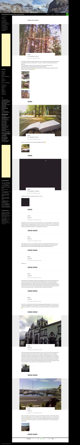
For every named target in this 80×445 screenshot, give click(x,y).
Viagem (28, 54)
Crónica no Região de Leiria (5, 76)
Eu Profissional (4, 30)
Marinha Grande (4, 128)
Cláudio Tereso (4, 187)
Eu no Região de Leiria (5, 27)
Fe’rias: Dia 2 (33, 56)
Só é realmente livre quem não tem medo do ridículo (13, 14)
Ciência (3, 75)
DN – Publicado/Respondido (6, 82)
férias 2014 (4, 125)
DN (2, 81)
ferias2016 (3, 119)
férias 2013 (4, 124)
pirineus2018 (4, 132)
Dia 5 (29, 239)
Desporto (7, 112)
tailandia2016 (4, 140)
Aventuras (57, 14)
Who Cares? (3, 94)
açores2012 (30, 230)
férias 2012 (30, 101)
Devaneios (3, 80)
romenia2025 (4, 135)
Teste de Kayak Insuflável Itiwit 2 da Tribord (5, 195)
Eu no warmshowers (4, 29)
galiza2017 (7, 125)
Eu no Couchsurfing (4, 26)
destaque (5, 114)
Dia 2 (29, 347)
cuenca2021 (4, 112)
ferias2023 (7, 119)
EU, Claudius (63, 14)
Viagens (52, 14)
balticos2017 (4, 106)
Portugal (4, 133)
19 (38, 438)
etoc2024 (8, 117)
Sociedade (3, 91)
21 (43, 438)
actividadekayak (4, 100)
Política (3, 87)
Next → (53, 438)
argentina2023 (4, 103)
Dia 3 (29, 299)
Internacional (4, 126)
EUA (2, 118)
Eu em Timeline (4, 21)
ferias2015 (5, 118)
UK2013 (3, 141)
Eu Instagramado (4, 25)
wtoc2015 (6, 141)
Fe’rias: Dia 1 (33, 137)
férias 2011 (4, 121)
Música (8, 129)
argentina (8, 101)
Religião (3, 90)
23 (49, 438)
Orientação (3, 86)
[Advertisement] (6, 50)
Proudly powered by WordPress (6, 443)
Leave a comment (37, 58)
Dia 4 (29, 275)
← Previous (28, 438)
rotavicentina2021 (4, 136)
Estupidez (4, 117)
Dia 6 (29, 258)
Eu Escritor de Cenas (4, 22)
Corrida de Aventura (5, 111)
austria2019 (4, 104)
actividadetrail (8, 100)
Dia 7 (29, 218)
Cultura (3, 78)
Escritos (47, 14)
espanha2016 (4, 115)
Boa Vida (3, 72)
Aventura (3, 71)
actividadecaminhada (5, 99)
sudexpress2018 (4, 139)
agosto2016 (4, 101)
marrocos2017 (4, 129)
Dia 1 (29, 411)
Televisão (7, 140)
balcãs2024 (4, 105)
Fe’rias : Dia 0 (33, 191)
